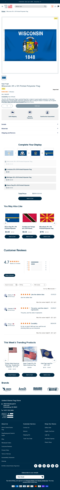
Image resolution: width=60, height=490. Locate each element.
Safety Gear (48, 427)
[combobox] (29, 6)
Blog (3, 439)
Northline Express (49, 438)
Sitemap (4, 461)
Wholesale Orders (6, 442)
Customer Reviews (7, 446)
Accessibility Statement (8, 457)
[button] (2, 6)
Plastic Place (48, 442)
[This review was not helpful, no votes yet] (54, 302)
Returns (25, 431)
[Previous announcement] (5, 1)
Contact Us (26, 427)
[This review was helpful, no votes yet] (51, 302)
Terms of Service (6, 454)
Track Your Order (27, 438)
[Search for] (45, 6)
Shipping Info (26, 435)
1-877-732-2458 (8, 410)
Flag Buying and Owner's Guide (8, 434)
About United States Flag (7, 428)
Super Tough (5, 83)
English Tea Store (49, 431)
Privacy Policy (5, 450)
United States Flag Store (12, 466)
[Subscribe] (42, 477)
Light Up (47, 435)
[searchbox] (9, 285)
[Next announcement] (54, 1)
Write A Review (9, 275)
